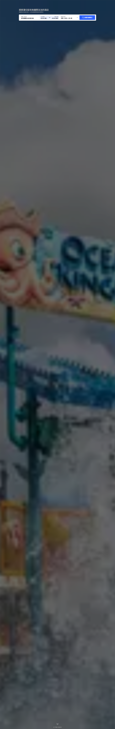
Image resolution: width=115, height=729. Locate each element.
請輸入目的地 (24, 16)
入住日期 (42, 16)
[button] (106, 2)
